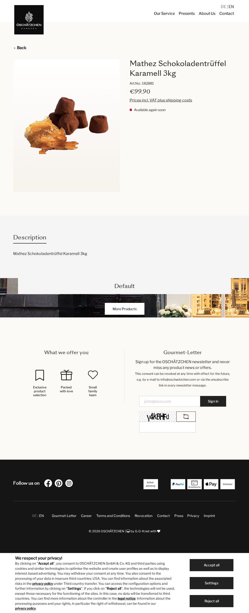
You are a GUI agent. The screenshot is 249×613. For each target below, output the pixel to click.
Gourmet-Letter (64, 516)
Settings (211, 583)
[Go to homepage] (29, 19)
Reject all (212, 601)
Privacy (193, 516)
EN (231, 6)
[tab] (29, 237)
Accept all (211, 565)
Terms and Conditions (113, 516)
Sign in (213, 401)
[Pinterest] (59, 484)
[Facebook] (49, 484)
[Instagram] (70, 484)
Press (178, 516)
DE (224, 6)
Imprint (209, 516)
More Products (125, 309)
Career (86, 516)
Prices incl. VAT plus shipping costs (161, 100)
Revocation (143, 516)
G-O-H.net (142, 531)
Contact (163, 516)
